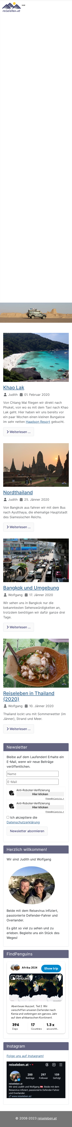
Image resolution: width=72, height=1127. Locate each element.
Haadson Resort (38, 422)
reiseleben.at (47, 1118)
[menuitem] (35, 9)
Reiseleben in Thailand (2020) (28, 696)
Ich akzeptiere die (23, 819)
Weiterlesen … (20, 432)
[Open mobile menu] (23, 5)
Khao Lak (13, 387)
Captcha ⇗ (55, 798)
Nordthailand (18, 492)
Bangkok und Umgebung (31, 588)
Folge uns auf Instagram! (25, 1056)
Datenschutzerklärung (23, 822)
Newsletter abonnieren (27, 831)
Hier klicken (40, 794)
